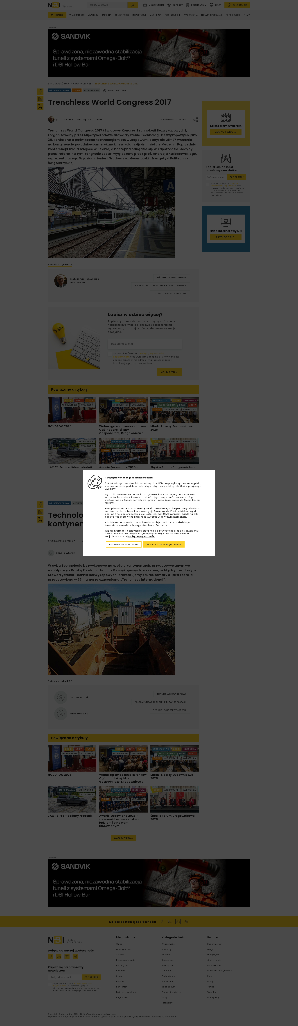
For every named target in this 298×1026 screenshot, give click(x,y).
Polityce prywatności (141, 536)
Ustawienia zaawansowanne (123, 544)
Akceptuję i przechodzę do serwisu (163, 544)
